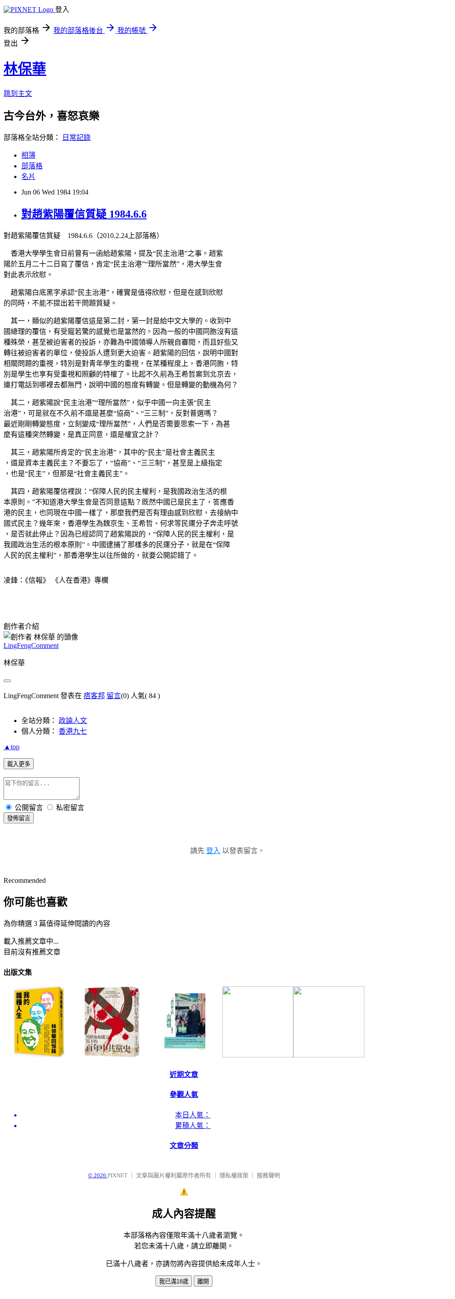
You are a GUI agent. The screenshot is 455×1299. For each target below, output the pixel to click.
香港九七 (73, 731)
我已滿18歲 (173, 1281)
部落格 (32, 166)
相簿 (28, 155)
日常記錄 (76, 137)
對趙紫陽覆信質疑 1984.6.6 (84, 214)
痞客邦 (94, 695)
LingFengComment (31, 645)
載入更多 (18, 764)
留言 (114, 695)
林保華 (25, 69)
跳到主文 (18, 93)
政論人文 (73, 720)
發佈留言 (18, 818)
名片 (28, 176)
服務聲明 (268, 1175)
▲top (12, 747)
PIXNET (118, 1175)
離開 (203, 1281)
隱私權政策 (234, 1175)
